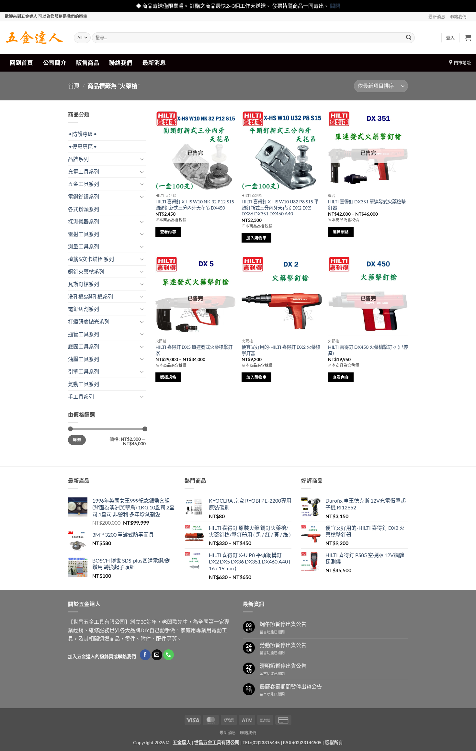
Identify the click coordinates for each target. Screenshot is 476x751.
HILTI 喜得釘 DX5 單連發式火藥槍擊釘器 (193, 350)
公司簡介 (54, 62)
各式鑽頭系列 (83, 209)
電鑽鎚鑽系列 (83, 196)
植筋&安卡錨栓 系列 (91, 259)
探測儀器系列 (83, 221)
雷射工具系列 (83, 234)
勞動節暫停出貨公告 (283, 645)
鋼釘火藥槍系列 (86, 271)
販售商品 (87, 62)
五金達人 (182, 742)
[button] (450, 37)
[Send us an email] (157, 654)
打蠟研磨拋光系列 (88, 321)
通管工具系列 (83, 334)
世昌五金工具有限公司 (216, 742)
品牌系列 (78, 159)
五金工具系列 (83, 184)
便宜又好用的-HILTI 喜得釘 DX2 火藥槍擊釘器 (281, 350)
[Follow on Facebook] (145, 654)
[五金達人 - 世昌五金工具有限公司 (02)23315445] (34, 37)
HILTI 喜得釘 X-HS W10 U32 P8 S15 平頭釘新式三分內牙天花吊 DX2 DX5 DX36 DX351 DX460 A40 (280, 207)
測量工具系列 (83, 246)
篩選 (77, 439)
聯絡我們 (458, 16)
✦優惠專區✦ (82, 146)
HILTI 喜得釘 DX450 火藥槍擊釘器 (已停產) (368, 350)
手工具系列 (81, 396)
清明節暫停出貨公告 (283, 666)
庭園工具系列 (83, 346)
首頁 (74, 85)
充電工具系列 (83, 171)
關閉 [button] (335, 6)
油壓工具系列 (83, 359)
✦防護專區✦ (82, 134)
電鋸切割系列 (83, 309)
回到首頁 (21, 62)
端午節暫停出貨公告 (283, 624)
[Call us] (168, 654)
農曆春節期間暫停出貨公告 (291, 686)
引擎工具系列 (83, 371)
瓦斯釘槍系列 (83, 284)
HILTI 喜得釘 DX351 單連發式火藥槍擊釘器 (367, 205)
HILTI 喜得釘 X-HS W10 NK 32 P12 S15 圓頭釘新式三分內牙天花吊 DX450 (194, 205)
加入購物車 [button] (256, 238)
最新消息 (436, 16)
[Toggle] (142, 159)
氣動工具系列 (83, 384)
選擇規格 (341, 232)
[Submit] (408, 37)
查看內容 (168, 232)
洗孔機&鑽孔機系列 (90, 296)
